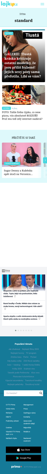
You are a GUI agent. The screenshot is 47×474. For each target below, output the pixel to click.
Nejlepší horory (17, 353)
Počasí (33, 357)
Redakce (27, 432)
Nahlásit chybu (11, 438)
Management (28, 405)
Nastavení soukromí (27, 439)
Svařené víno (29, 369)
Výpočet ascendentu (14, 380)
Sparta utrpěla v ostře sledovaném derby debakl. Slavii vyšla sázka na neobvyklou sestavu (23, 317)
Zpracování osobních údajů (29, 422)
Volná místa (10, 409)
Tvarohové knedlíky (33, 380)
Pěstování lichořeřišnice (23, 376)
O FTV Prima (10, 405)
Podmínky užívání (12, 421)
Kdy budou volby (14, 361)
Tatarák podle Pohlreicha (18, 372)
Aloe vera (35, 372)
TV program (31, 353)
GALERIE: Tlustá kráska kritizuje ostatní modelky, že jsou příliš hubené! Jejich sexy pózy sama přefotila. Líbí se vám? (22, 65)
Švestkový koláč (32, 384)
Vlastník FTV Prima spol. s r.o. (13, 433)
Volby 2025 (17, 369)
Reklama (9, 413)
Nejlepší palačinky (15, 384)
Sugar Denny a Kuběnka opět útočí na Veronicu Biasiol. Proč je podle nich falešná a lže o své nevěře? (19, 172)
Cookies (9, 428)
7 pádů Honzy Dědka (31, 365)
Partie (25, 357)
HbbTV (8, 417)
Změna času (16, 357)
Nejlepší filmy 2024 (30, 349)
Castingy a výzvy (30, 413)
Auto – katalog (13, 365)
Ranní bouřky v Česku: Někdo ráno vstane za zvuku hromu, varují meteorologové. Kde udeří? (22, 304)
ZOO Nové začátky (32, 361)
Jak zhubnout (14, 349)
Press (26, 409)
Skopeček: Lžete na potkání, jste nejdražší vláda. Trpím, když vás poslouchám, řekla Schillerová (20, 293)
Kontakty (27, 417)
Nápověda (27, 428)
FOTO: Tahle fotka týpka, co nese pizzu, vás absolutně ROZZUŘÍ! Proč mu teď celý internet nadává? (22, 115)
